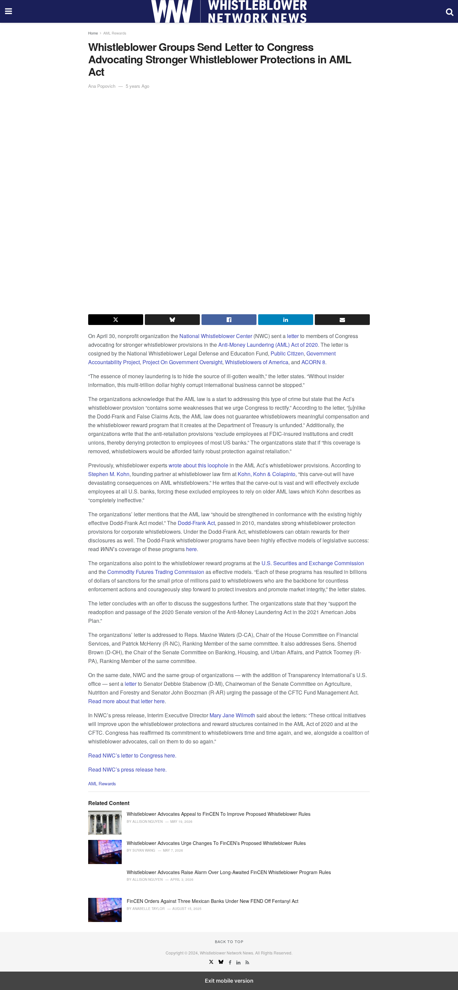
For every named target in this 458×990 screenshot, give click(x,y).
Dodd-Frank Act (196, 523)
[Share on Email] (342, 319)
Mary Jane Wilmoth (232, 715)
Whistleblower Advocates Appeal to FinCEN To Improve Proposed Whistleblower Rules (218, 813)
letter (293, 336)
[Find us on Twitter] (212, 962)
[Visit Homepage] (229, 11)
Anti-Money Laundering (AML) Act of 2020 (268, 344)
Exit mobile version (229, 980)
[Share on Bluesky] (172, 319)
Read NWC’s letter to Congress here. (132, 755)
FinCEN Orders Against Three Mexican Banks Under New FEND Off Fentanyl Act (212, 901)
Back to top (229, 941)
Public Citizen (287, 353)
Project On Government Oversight (182, 362)
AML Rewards (114, 33)
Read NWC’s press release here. (128, 769)
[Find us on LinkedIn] (239, 962)
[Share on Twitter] (115, 319)
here (191, 549)
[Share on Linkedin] (285, 319)
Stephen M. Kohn (108, 474)
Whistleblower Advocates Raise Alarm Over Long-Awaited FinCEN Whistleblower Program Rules (229, 872)
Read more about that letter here (126, 701)
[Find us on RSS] (247, 962)
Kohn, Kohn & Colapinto (266, 474)
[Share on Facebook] (229, 319)
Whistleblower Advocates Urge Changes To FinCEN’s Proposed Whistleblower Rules (216, 843)
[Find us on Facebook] (231, 962)
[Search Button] (449, 11)
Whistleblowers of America (256, 362)
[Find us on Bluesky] (222, 962)
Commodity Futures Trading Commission (155, 572)
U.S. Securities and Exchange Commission (313, 563)
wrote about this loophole (198, 465)
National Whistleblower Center (215, 336)
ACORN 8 (313, 362)
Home (93, 33)
